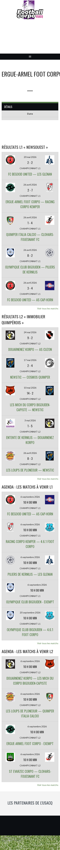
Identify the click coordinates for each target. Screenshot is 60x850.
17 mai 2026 (30, 360)
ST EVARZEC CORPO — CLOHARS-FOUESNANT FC (30, 774)
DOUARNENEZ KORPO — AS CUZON (30, 349)
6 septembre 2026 (30, 496)
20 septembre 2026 (30, 612)
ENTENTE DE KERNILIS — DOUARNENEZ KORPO (30, 440)
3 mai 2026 (30, 420)
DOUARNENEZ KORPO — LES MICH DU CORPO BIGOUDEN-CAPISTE (30, 681)
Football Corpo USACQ (30, 39)
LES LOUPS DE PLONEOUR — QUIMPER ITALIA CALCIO (30, 713)
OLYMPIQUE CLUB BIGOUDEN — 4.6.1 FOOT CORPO (30, 632)
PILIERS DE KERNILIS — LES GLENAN (30, 574)
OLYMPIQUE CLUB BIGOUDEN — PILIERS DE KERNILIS (30, 269)
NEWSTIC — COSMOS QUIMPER (30, 377)
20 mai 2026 (30, 157)
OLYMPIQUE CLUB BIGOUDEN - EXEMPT (30, 601)
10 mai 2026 (30, 387)
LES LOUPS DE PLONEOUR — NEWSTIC (30, 470)
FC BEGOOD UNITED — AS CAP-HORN (30, 299)
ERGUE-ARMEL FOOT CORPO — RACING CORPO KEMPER (30, 204)
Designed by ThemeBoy (12, 840)
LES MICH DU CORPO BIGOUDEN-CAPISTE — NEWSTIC (30, 407)
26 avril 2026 (30, 184)
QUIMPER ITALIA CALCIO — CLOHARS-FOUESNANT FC (30, 237)
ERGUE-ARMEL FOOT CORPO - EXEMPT (30, 743)
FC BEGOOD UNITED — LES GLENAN (30, 174)
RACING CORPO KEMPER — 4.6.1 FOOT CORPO (30, 544)
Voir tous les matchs (47, 308)
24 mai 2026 (30, 332)
